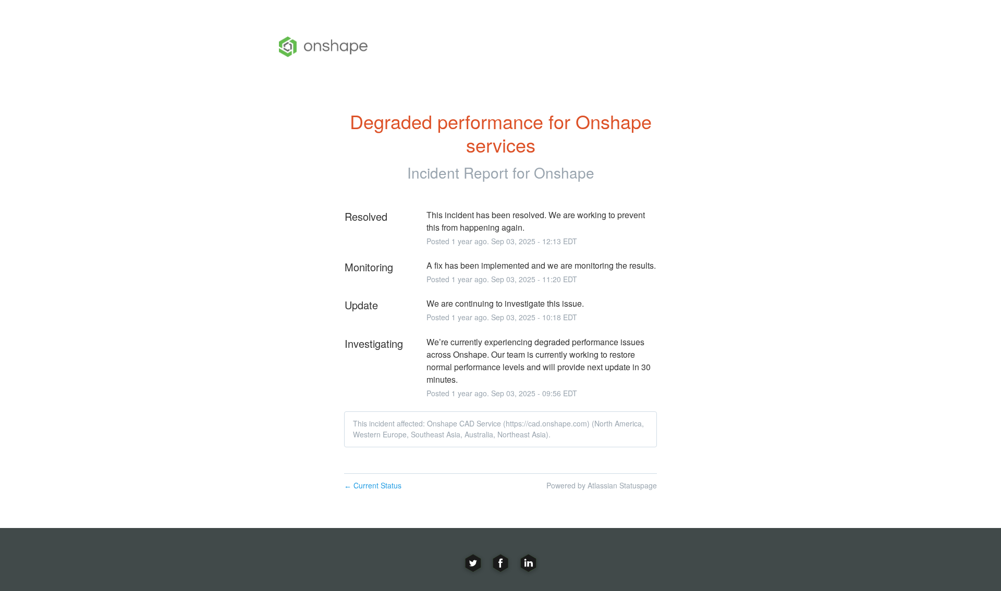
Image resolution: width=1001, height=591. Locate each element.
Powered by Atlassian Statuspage (601, 485)
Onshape (564, 172)
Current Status (372, 485)
